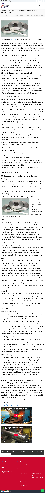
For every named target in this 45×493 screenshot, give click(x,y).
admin (10, 37)
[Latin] (7, 490)
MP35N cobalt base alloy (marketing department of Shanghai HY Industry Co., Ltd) (23, 479)
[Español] (8, 490)
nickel (12, 39)
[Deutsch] (4, 490)
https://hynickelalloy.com (10, 405)
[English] (3, 490)
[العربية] (1, 490)
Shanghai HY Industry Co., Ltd (11, 377)
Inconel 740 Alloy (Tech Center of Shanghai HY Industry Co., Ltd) (23, 466)
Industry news (10, 15)
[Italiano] (6, 490)
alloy (15, 39)
